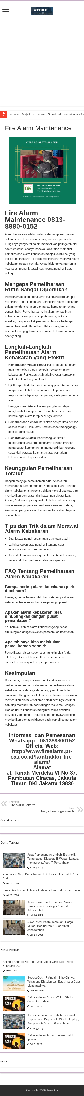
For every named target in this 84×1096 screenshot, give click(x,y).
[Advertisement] (42, 64)
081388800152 (57, 741)
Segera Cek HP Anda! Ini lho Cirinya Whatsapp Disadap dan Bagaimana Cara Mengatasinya (53, 981)
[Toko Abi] (42, 10)
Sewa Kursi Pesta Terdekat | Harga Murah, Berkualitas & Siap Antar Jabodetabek (50, 926)
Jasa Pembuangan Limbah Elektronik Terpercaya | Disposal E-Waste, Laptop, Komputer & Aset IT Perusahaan (53, 858)
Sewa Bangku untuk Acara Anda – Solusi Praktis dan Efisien (42, 890)
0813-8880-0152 (35, 223)
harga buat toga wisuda (58, 810)
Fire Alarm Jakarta (22, 803)
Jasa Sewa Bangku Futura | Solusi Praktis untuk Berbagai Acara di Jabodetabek (49, 906)
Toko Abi (52, 1090)
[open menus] (5, 11)
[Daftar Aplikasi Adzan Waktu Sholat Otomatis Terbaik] (14, 1003)
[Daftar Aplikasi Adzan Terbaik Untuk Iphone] (14, 1041)
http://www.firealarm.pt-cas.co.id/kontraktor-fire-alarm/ (42, 756)
